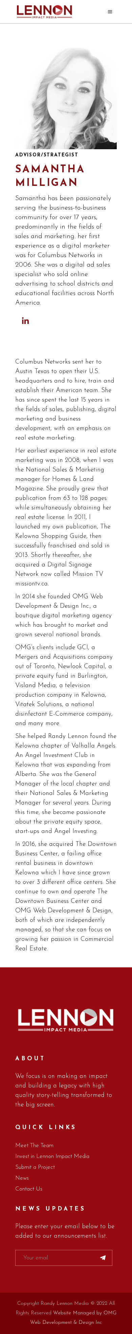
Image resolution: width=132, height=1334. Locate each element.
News (22, 1178)
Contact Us (28, 1189)
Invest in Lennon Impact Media (52, 1156)
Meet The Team (34, 1145)
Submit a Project (35, 1167)
